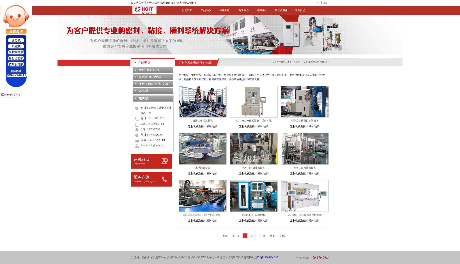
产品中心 (206, 10)
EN (325, 2)
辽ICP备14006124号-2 (266, 257)
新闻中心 (243, 10)
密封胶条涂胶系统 (149, 70)
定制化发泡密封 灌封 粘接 (153, 83)
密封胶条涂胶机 (218, 79)
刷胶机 (202, 79)
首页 (290, 62)
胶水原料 (144, 90)
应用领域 (225, 10)
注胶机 (250, 79)
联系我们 (300, 10)
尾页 (272, 236)
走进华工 (187, 10)
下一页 (261, 236)
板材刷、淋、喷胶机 (150, 77)
